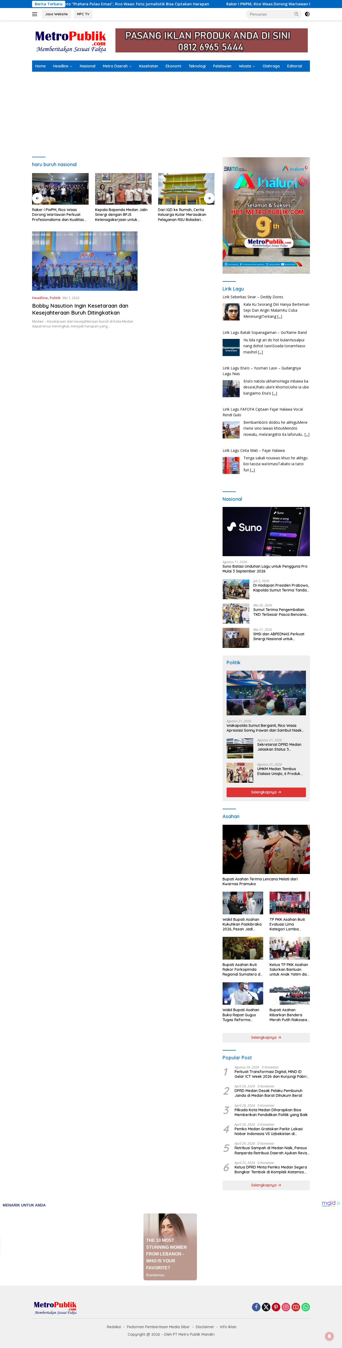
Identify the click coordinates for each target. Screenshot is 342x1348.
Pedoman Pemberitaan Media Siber (158, 1326)
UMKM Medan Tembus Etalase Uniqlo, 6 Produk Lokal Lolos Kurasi (278, 771)
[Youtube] (296, 1307)
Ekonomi (173, 66)
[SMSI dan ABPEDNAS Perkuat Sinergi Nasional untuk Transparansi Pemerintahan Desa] (236, 638)
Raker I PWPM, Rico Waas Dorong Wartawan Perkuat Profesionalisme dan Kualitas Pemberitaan (58, 214)
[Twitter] (266, 1307)
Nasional (87, 66)
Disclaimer (205, 1326)
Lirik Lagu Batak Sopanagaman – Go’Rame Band (265, 297)
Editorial (294, 66)
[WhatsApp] (305, 1307)
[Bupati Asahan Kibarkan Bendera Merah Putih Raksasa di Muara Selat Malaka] (290, 993)
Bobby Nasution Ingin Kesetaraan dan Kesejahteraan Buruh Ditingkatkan (80, 309)
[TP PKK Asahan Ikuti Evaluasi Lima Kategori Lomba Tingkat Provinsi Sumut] (290, 903)
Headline (60, 66)
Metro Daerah (115, 66)
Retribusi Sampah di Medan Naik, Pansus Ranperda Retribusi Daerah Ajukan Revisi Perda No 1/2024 (271, 1150)
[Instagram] (286, 1307)
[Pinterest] (276, 1307)
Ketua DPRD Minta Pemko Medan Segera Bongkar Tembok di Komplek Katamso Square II (271, 1169)
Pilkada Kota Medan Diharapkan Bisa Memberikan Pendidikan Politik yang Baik (271, 1112)
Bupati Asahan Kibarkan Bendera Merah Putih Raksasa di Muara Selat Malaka (289, 1014)
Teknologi (197, 66)
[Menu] (35, 14)
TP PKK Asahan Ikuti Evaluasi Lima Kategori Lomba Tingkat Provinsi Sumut (287, 924)
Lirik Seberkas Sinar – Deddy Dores (253, 451)
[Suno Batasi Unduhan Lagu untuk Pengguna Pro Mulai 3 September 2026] (266, 531)
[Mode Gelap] (307, 14)
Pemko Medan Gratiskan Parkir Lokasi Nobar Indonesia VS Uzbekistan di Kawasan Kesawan (269, 1131)
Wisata (245, 66)
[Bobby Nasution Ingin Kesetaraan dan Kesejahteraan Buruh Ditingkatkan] (85, 261)
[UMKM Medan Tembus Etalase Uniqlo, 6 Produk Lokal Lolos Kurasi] (240, 773)
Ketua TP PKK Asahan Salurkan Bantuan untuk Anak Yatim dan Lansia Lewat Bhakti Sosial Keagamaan (289, 969)
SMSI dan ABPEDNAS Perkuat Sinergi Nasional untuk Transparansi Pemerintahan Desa (278, 636)
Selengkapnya (264, 792)
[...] (260, 317)
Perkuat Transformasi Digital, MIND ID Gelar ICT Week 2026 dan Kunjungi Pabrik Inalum (272, 1074)
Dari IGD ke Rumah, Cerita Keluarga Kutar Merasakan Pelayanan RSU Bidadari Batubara (182, 214)
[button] (296, 14)
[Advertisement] (171, 111)
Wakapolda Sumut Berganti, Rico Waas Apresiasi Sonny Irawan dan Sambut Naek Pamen (264, 728)
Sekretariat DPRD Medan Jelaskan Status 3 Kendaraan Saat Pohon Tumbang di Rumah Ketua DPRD (280, 747)
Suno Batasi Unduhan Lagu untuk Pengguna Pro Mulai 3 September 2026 (265, 569)
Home (40, 66)
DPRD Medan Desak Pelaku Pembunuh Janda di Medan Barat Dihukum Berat (268, 1093)
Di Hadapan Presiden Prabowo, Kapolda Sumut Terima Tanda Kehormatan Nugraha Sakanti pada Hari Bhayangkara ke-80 (281, 588)
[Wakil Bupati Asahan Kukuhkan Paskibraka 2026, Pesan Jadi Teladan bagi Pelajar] (243, 903)
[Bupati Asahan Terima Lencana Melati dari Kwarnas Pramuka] (266, 849)
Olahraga (271, 66)
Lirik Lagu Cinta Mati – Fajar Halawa (254, 415)
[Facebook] (256, 1307)
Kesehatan (148, 66)
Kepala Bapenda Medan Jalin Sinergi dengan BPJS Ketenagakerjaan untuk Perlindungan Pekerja (121, 214)
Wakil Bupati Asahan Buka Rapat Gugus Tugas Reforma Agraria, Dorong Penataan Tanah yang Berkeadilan (242, 1014)
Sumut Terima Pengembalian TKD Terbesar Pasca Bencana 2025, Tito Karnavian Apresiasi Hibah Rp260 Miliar (280, 612)
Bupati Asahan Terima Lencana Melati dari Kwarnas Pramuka (260, 881)
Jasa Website (56, 14)
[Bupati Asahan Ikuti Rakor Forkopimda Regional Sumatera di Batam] (243, 948)
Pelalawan (222, 66)
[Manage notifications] (329, 1336)
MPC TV (83, 14)
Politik (55, 297)
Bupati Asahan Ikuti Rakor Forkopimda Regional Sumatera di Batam (242, 969)
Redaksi (114, 1326)
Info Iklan (228, 1326)
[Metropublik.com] (72, 40)
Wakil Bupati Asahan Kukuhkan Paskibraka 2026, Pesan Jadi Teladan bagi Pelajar (242, 924)
